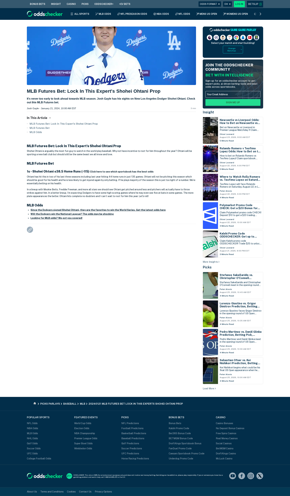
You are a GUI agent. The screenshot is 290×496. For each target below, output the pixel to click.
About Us (32, 491)
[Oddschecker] (45, 476)
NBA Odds (32, 428)
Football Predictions (132, 428)
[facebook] (241, 476)
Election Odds (81, 428)
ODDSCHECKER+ (103, 4)
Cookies (71, 491)
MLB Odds (36, 132)
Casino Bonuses (224, 423)
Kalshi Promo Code (179, 428)
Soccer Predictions (131, 448)
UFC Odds (32, 453)
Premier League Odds (85, 438)
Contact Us (85, 491)
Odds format (210, 4)
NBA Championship (84, 433)
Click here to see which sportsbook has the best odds (122, 171)
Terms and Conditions (52, 491)
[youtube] (232, 476)
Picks (207, 267)
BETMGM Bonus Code (181, 438)
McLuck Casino (224, 458)
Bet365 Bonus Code (180, 433)
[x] (259, 476)
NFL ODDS (184, 14)
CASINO (71, 4)
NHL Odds (32, 438)
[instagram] (250, 476)
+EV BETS (124, 4)
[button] (255, 4)
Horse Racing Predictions (135, 458)
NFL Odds (32, 423)
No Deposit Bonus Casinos (230, 428)
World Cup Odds (82, 423)
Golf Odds (32, 443)
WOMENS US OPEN (237, 14)
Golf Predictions (130, 443)
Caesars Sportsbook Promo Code (186, 453)
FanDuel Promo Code (180, 448)
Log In (239, 4)
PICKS (85, 4)
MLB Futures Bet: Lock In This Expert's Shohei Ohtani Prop (64, 123)
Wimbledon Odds (83, 448)
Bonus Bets (175, 423)
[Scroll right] (260, 14)
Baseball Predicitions (132, 438)
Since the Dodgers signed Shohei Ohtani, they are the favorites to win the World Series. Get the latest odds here (98, 210)
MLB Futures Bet (40, 127)
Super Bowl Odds (83, 443)
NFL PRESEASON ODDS (133, 14)
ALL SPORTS (81, 14)
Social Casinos (224, 443)
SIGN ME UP (233, 102)
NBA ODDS (163, 14)
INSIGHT (56, 4)
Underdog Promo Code (181, 458)
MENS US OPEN (208, 14)
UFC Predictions (130, 453)
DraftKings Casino (226, 453)
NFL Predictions (130, 423)
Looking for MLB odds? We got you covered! (56, 218)
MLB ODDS (105, 14)
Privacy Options (103, 491)
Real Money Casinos (227, 438)
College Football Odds (39, 458)
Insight (208, 112)
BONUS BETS (37, 4)
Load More (208, 388)
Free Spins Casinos (226, 433)
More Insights (210, 262)
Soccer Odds (34, 448)
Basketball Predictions (133, 433)
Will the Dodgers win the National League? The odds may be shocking (72, 214)
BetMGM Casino (224, 448)
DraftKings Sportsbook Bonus (185, 443)
